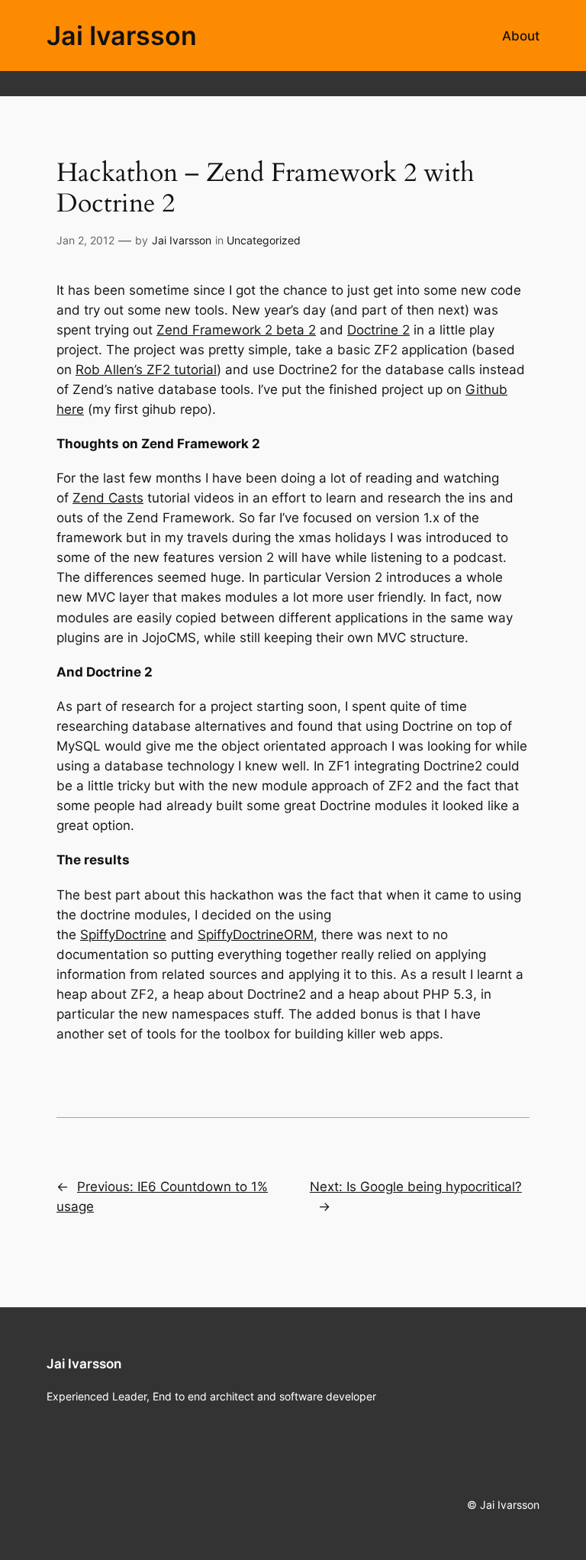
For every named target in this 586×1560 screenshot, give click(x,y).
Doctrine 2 (378, 330)
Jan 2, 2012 (85, 240)
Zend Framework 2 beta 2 (236, 330)
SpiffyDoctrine (123, 934)
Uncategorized (264, 240)
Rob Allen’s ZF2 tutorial (146, 369)
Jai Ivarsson (122, 35)
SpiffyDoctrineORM (256, 934)
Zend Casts (107, 497)
